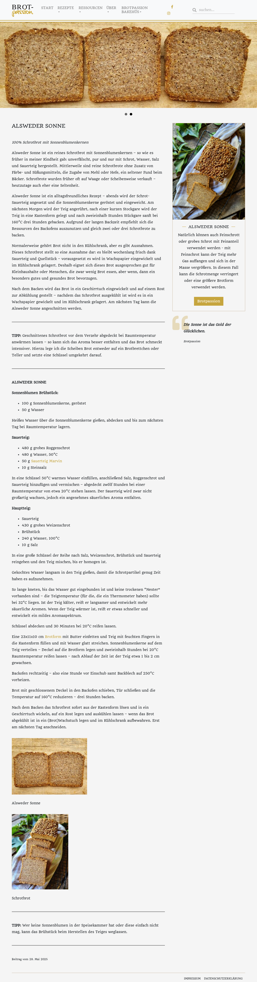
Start (47, 8)
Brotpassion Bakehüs (134, 10)
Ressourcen (90, 8)
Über (111, 8)
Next (250, 65)
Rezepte (65, 8)
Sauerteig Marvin (46, 461)
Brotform (53, 637)
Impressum (192, 978)
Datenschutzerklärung (223, 978)
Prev (7, 65)
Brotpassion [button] (208, 301)
